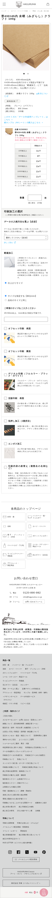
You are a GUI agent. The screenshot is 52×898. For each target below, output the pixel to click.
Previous (13, 47)
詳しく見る (8, 243)
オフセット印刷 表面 (19, 328)
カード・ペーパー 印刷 (19, 11)
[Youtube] (35, 852)
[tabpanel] (26, 47)
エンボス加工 (15, 444)
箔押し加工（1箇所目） (20, 421)
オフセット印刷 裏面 (19, 351)
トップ (3, 11)
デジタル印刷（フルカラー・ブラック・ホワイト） (28, 375)
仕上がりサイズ (15, 283)
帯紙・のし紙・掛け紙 (41, 11)
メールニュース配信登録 (27, 859)
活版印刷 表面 (16, 398)
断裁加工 (8, 253)
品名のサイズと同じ (17, 300)
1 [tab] (24, 72)
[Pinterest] (44, 852)
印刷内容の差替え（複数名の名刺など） (28, 467)
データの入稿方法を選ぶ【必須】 (21, 222)
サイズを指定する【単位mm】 (22, 296)
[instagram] (10, 852)
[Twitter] (27, 852)
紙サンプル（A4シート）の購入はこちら (22, 122)
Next (38, 47)
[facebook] (18, 852)
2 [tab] (28, 72)
